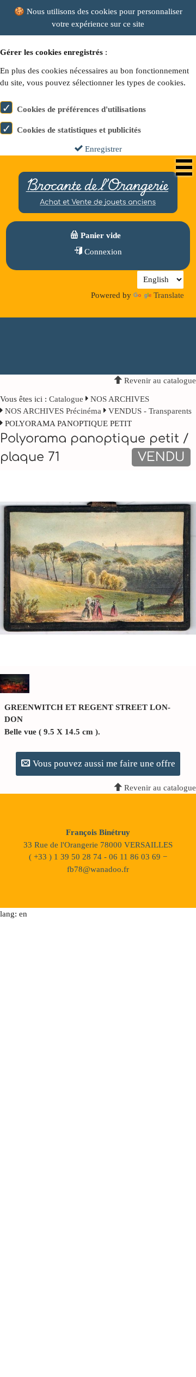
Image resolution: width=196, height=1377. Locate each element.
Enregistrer (102, 149)
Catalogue (66, 399)
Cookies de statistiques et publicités (79, 130)
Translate (169, 295)
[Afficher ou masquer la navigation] (184, 167)
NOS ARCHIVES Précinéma (54, 411)
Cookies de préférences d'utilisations (81, 109)
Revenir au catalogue (159, 380)
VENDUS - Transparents (150, 411)
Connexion (102, 251)
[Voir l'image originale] (98, 567)
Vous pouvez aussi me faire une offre (102, 763)
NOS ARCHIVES (119, 399)
